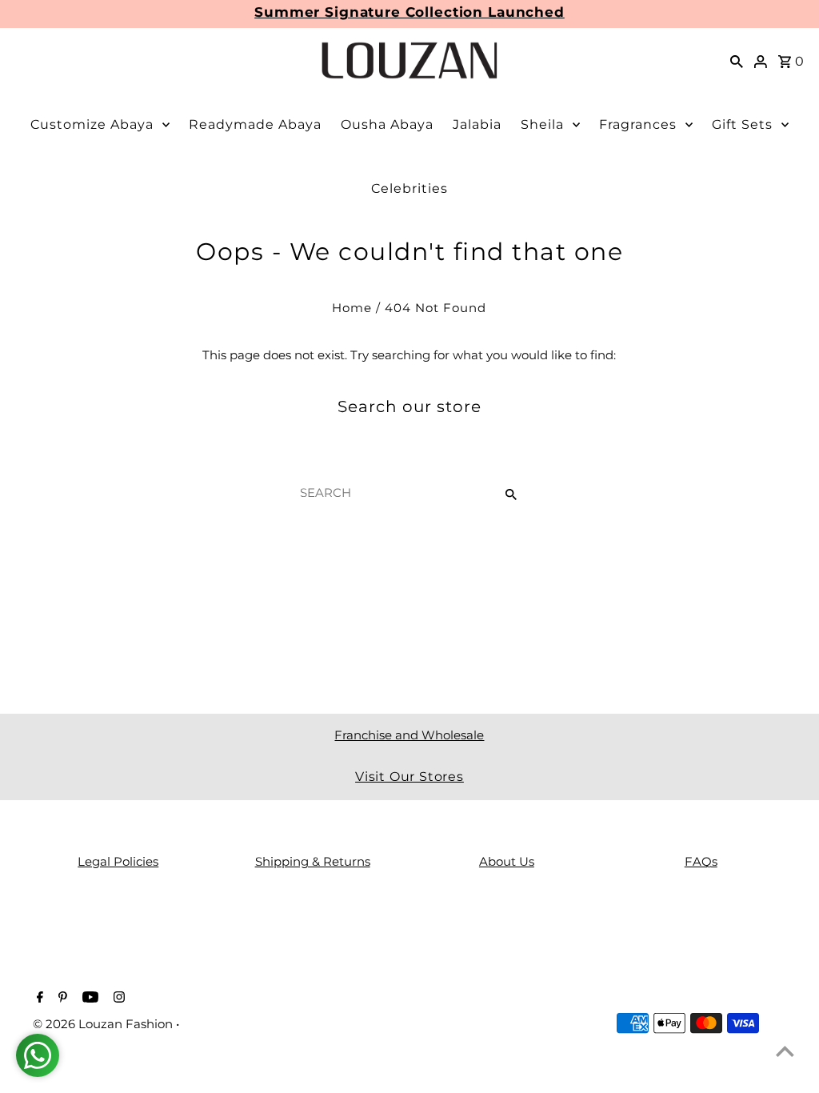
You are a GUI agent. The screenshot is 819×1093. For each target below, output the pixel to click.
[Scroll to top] (785, 1051)
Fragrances (638, 124)
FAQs (701, 861)
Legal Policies (118, 861)
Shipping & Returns (312, 861)
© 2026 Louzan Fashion (104, 1023)
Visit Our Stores (409, 776)
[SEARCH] (736, 61)
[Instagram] (117, 999)
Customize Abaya (92, 124)
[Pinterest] (60, 999)
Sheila (542, 124)
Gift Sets (742, 124)
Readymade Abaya (255, 124)
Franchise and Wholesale (409, 735)
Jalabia (477, 124)
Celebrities (409, 188)
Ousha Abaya (387, 124)
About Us (506, 861)
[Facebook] (38, 999)
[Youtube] (88, 999)
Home (352, 307)
